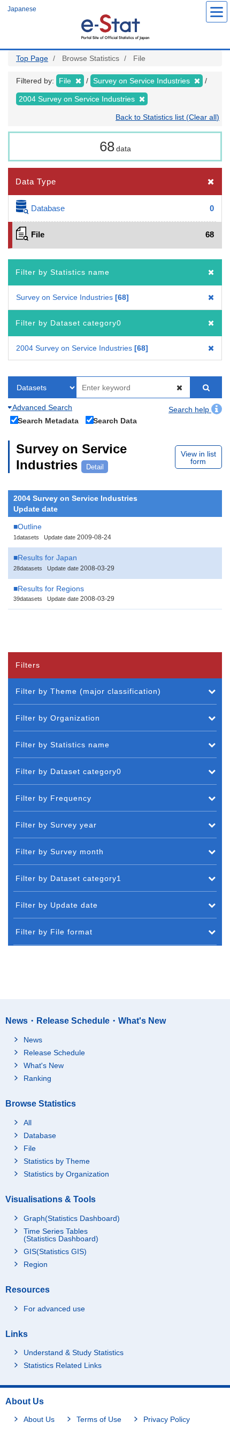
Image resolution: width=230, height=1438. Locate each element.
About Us (39, 1419)
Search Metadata (48, 420)
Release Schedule (54, 1052)
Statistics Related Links (63, 1365)
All (28, 1122)
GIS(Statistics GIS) (55, 1251)
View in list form (198, 458)
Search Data (115, 420)
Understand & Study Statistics (74, 1352)
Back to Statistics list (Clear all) (167, 117)
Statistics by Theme (57, 1161)
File (30, 1148)
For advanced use (54, 1308)
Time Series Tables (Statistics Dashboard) (61, 1234)
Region (36, 1264)
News (33, 1039)
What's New (44, 1065)
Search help (189, 409)
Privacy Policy (166, 1419)
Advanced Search (41, 407)
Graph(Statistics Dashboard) (72, 1218)
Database (40, 1135)
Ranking (37, 1078)
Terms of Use (98, 1419)
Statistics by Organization (66, 1174)
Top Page (32, 58)
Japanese (21, 9)
